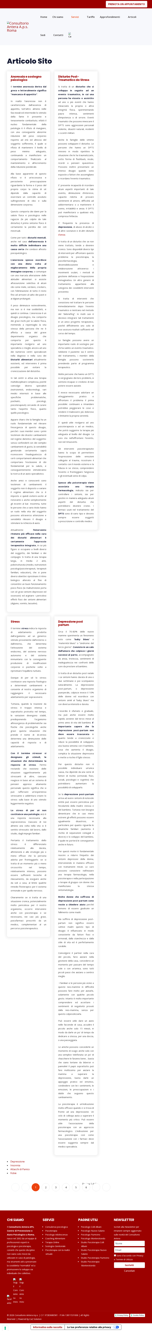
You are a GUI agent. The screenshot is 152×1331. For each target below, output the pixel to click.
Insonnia (15, 1165)
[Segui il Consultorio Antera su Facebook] (9, 1300)
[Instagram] (13, 4)
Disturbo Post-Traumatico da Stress (73, 78)
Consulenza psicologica (56, 1226)
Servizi (75, 17)
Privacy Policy (122, 1315)
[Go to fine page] (106, 1187)
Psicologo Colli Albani (91, 1226)
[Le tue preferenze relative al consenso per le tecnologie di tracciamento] (5, 1328)
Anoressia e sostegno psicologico (26, 78)
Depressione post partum (70, 623)
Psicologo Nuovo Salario (93, 1230)
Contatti (58, 35)
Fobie (13, 1173)
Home (43, 17)
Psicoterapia (51, 1230)
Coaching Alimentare (55, 1238)
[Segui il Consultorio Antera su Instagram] (15, 1291)
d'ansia (61, 234)
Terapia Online (52, 1242)
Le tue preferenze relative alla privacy (89, 1327)
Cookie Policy (138, 1315)
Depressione (17, 1161)
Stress (15, 622)
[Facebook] (8, 4)
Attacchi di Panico (20, 1169)
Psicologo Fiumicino (90, 1234)
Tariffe (91, 17)
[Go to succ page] (96, 1187)
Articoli (132, 17)
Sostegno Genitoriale (55, 1246)
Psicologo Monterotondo (93, 1238)
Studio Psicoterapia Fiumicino (95, 1257)
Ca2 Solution (35, 1319)
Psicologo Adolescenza (56, 1234)
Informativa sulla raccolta (47, 1327)
